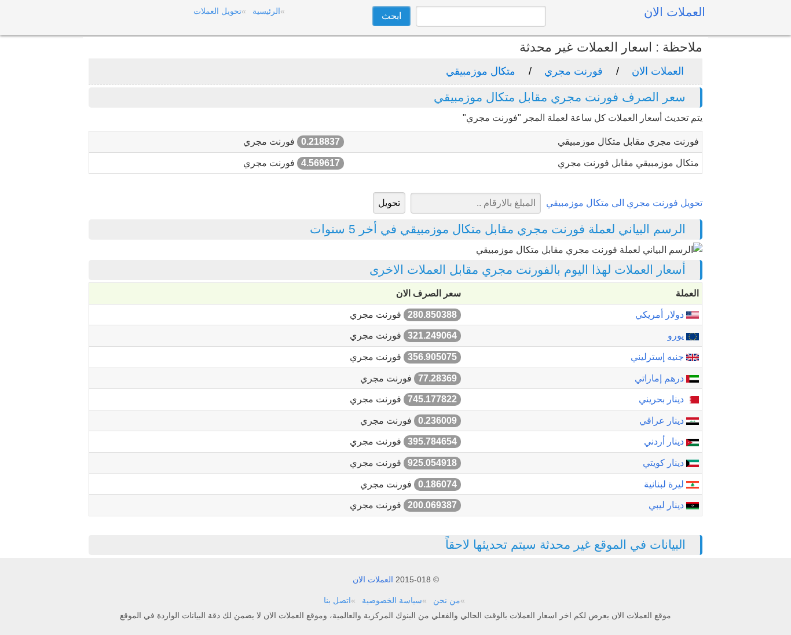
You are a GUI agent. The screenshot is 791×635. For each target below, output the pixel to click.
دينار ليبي (667, 505)
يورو (677, 335)
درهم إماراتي (660, 378)
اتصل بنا (337, 600)
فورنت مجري (573, 71)
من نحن (446, 600)
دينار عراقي (662, 420)
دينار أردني (665, 441)
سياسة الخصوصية (392, 600)
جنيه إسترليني (658, 357)
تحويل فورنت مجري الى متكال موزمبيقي (624, 203)
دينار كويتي (664, 463)
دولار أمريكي (660, 315)
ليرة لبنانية (665, 484)
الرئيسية (266, 11)
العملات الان (658, 71)
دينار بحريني (662, 399)
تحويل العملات (217, 11)
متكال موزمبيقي (480, 71)
